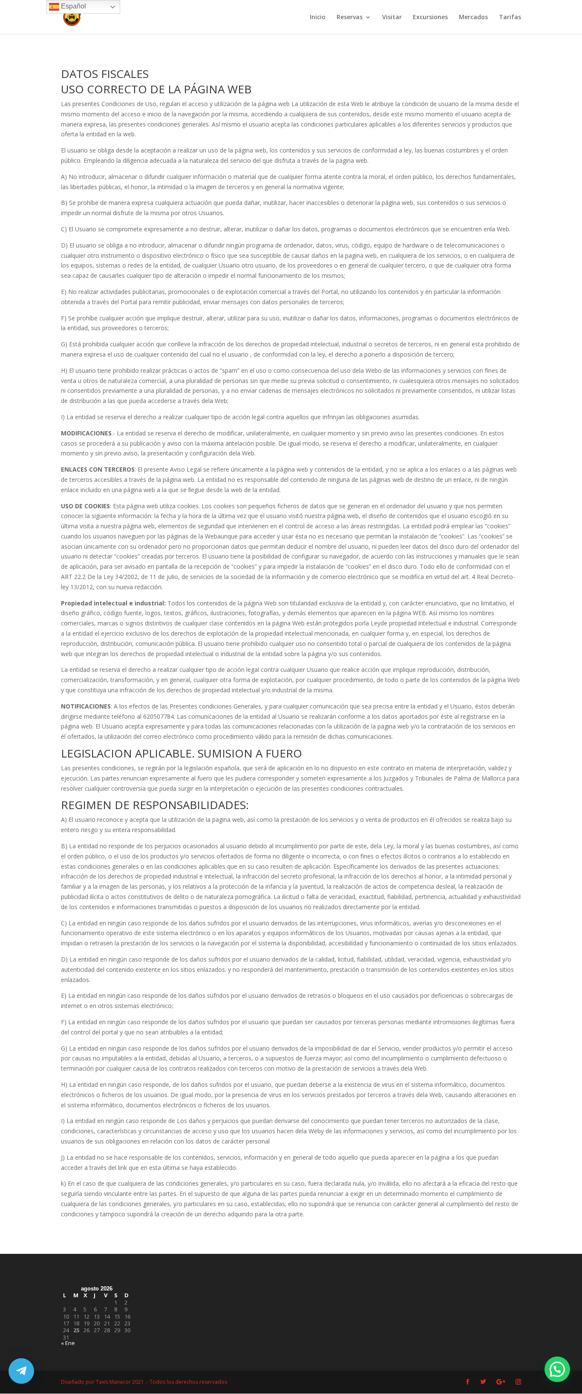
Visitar (392, 17)
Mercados (473, 17)
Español (72, 6)
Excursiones (430, 17)
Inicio (318, 17)
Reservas (350, 17)
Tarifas (510, 17)
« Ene (68, 1343)
